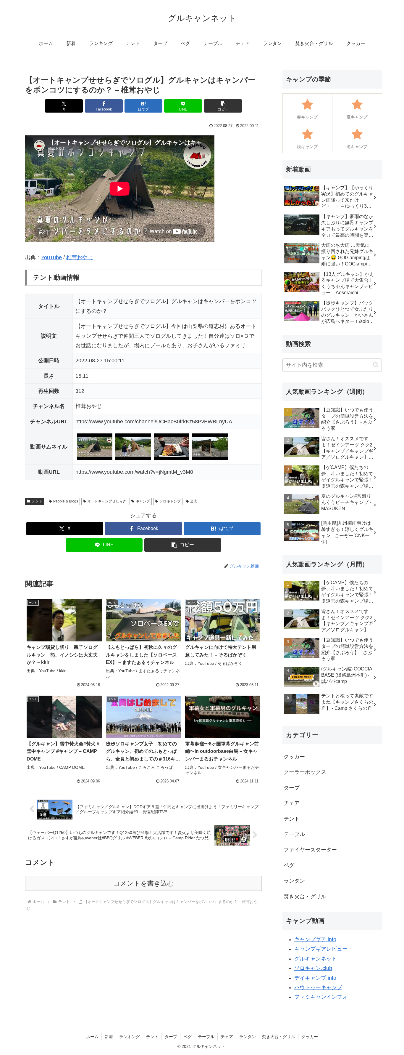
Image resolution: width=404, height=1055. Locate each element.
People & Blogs (65, 501)
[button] (223, 106)
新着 (109, 1036)
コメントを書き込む (143, 883)
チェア (227, 1036)
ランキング (129, 1036)
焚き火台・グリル (278, 1036)
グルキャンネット (315, 959)
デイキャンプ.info (315, 978)
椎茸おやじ (79, 257)
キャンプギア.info (315, 939)
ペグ (187, 1036)
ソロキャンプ (170, 501)
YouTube (51, 257)
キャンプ (143, 501)
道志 (193, 501)
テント (37, 501)
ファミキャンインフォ (321, 997)
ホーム (92, 1036)
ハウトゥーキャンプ (318, 987)
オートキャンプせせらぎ (106, 501)
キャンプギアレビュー (321, 949)
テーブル (206, 1036)
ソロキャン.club (313, 968)
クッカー (309, 1036)
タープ (171, 1036)
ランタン (247, 1036)
